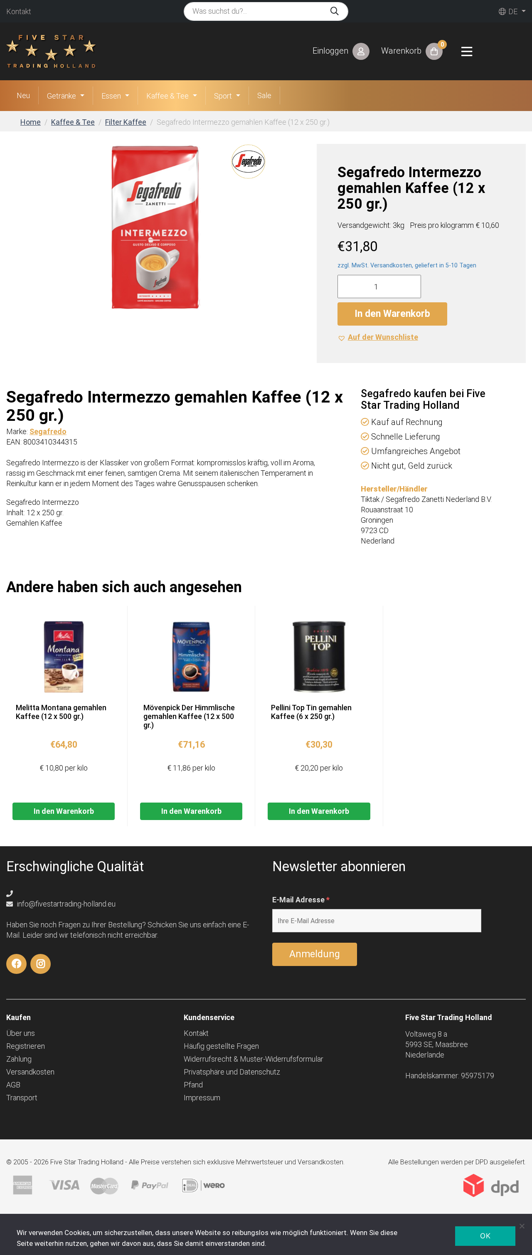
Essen (111, 95)
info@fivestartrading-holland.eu (65, 903)
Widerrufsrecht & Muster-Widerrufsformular (253, 1059)
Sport (223, 95)
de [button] (512, 11)
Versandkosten (30, 1071)
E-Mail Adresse (301, 900)
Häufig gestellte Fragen (221, 1046)
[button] (377, 337)
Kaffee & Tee (167, 95)
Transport (21, 1097)
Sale (264, 95)
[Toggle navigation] (466, 51)
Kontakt (18, 11)
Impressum (202, 1097)
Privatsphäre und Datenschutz (232, 1071)
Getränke (61, 95)
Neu (23, 95)
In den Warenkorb (392, 313)
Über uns (20, 1033)
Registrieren (25, 1046)
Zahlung (19, 1059)
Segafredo (48, 431)
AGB (13, 1084)
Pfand (193, 1084)
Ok (485, 1236)
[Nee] (521, 1226)
